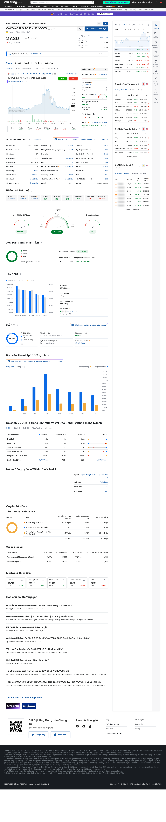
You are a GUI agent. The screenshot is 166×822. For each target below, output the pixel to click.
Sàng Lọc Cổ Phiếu (97, 6)
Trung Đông (105, 10)
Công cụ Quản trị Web (114, 733)
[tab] (11, 198)
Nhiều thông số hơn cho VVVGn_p (94, 139)
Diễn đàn (49, 63)
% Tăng (132, 90)
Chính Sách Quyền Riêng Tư (138, 784)
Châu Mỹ (90, 10)
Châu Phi (132, 10)
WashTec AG (53, 580)
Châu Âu (97, 10)
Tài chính (28, 63)
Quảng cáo (139, 724)
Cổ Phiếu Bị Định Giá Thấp (124, 166)
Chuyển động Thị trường (126, 84)
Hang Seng (119, 68)
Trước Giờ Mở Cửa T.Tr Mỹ (64, 10)
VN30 (117, 50)
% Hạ (140, 90)
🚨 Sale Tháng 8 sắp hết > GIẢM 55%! (116, 2)
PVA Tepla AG (33, 580)
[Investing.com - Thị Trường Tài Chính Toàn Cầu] (12, 2)
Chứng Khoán (9, 10)
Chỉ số (125, 25)
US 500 (117, 60)
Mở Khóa (102, 38)
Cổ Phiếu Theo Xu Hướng (126, 129)
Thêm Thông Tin (35, 54)
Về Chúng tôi (139, 720)
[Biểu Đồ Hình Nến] (8, 74)
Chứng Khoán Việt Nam (38, 10)
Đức (106, 491)
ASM (92, 580)
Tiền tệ (117, 25)
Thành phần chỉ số (52, 68)
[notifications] (156, 2)
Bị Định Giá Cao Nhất (139, 173)
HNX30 (117, 57)
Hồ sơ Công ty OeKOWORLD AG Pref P (31, 469)
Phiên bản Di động (112, 724)
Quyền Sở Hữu (15, 506)
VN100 (117, 53)
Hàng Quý (21, 367)
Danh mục (109, 729)
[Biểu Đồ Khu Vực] (13, 74)
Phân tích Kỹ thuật (18, 190)
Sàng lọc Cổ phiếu (23, 10)
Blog (107, 720)
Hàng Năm (10, 367)
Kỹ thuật (38, 63)
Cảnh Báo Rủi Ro (156, 784)
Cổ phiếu (141, 25)
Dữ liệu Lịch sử (38, 68)
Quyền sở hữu (26, 68)
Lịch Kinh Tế (84, 6)
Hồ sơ (18, 68)
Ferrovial (11, 580)
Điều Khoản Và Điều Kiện (118, 784)
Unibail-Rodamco (76, 580)
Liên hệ (137, 729)
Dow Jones (119, 64)
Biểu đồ (18, 63)
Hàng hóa (132, 25)
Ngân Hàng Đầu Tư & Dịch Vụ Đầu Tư (94, 476)
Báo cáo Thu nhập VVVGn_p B (26, 355)
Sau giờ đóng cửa (79, 10)
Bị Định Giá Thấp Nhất (122, 173)
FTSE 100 (118, 71)
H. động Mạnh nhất (121, 90)
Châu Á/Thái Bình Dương (119, 10)
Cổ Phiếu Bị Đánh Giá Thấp (145, 10)
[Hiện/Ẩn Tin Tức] (55, 74)
